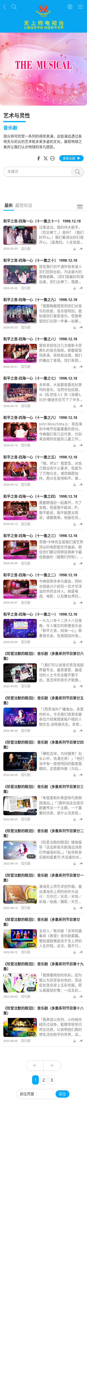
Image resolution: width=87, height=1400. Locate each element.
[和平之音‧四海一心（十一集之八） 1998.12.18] (20, 353)
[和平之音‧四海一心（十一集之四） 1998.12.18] (20, 510)
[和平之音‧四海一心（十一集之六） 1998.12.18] (20, 431)
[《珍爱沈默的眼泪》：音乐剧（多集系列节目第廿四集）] (20, 761)
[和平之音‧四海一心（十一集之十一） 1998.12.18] (20, 235)
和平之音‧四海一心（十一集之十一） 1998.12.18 (42, 221)
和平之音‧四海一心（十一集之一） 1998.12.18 (40, 614)
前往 (62, 1094)
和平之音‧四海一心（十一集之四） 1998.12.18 (40, 496)
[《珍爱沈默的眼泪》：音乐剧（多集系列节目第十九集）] (20, 983)
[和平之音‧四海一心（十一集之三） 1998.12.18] (20, 549)
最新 (8, 205)
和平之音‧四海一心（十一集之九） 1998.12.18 (40, 299)
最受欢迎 (23, 205)
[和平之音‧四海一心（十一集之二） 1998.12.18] (20, 589)
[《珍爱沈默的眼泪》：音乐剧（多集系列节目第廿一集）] (20, 894)
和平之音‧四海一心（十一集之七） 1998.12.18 (40, 378)
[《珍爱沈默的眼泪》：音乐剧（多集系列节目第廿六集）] (20, 672)
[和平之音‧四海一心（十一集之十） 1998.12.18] (20, 274)
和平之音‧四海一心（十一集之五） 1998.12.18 (40, 457)
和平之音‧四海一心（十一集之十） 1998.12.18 (40, 260)
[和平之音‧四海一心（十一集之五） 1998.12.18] (20, 471)
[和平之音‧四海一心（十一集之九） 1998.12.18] (20, 313)
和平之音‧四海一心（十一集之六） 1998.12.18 (40, 417)
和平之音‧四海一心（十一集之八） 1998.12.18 (40, 338)
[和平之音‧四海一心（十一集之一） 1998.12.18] (20, 628)
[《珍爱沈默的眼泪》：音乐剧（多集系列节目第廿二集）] (20, 850)
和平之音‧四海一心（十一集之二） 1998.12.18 (40, 575)
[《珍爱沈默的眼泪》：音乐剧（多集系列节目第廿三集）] (20, 805)
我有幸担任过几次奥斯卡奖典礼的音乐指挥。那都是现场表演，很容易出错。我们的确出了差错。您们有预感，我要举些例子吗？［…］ (62, 355)
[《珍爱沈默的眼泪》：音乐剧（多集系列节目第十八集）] (20, 1027)
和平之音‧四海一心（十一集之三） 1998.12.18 (40, 535)
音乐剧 (25, 249)
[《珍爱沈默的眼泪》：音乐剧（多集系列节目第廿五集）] (20, 717)
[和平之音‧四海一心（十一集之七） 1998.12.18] (20, 392)
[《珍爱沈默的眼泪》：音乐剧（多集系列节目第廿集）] (20, 938)
